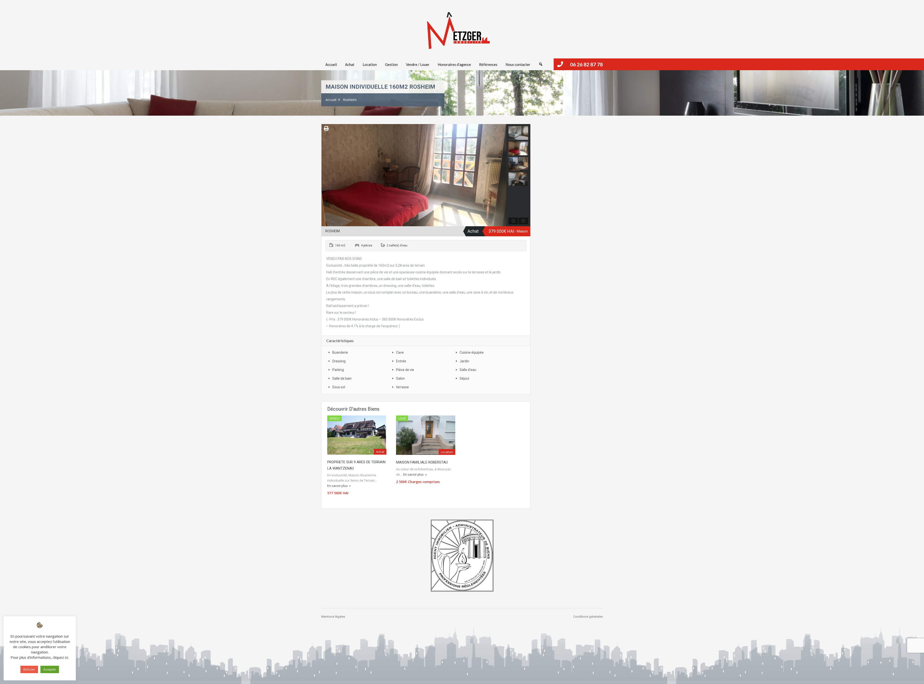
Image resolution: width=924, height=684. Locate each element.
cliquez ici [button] (60, 657)
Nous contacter (518, 64)
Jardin (464, 361)
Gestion (391, 64)
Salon (400, 378)
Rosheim (350, 99)
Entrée (401, 361)
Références (488, 64)
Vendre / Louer (418, 64)
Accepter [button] (49, 669)
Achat (349, 64)
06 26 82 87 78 (586, 64)
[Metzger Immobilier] (458, 30)
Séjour (464, 378)
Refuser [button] (29, 669)
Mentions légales (333, 616)
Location (370, 64)
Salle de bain (342, 378)
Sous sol (338, 387)
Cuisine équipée (472, 352)
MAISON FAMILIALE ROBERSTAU (422, 462)
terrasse (402, 387)
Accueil (331, 64)
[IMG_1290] (413, 175)
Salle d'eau (468, 370)
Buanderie (340, 352)
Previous (325, 175)
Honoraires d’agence (454, 64)
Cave (400, 352)
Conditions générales (588, 616)
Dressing (339, 361)
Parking (338, 370)
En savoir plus (337, 485)
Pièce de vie (405, 370)
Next (502, 175)
